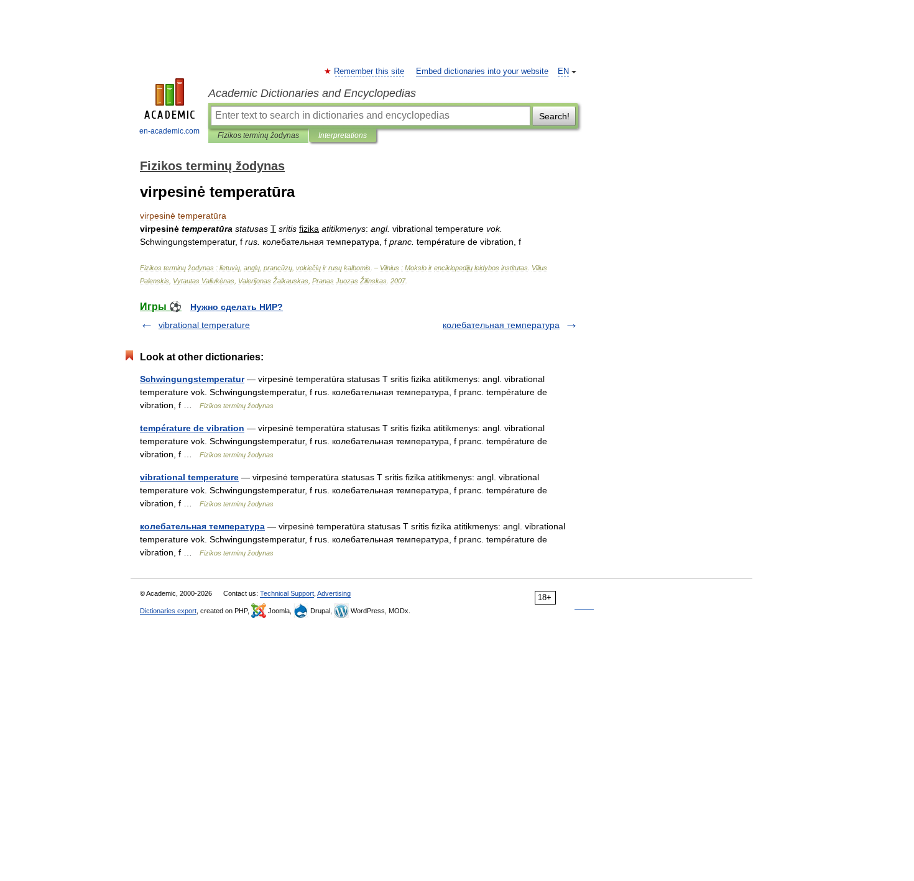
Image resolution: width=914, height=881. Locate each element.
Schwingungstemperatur (192, 379)
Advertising (334, 593)
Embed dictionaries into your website (482, 71)
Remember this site (369, 71)
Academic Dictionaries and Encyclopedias (312, 93)
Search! (554, 116)
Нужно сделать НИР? (236, 307)
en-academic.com (169, 131)
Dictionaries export (168, 610)
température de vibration (192, 428)
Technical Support (287, 593)
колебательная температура (501, 325)
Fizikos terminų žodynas (258, 135)
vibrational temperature (204, 325)
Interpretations (342, 135)
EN (563, 71)
